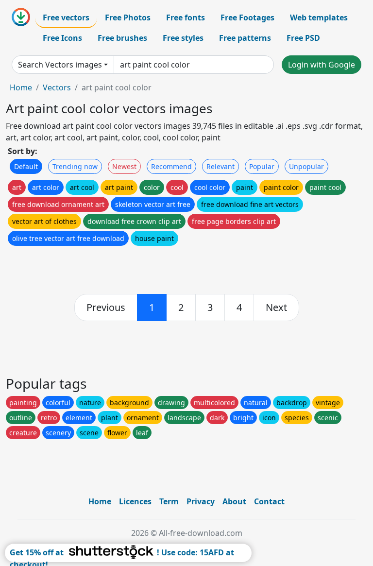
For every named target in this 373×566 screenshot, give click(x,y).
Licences (135, 501)
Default (26, 166)
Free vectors (66, 17)
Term (169, 501)
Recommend (171, 166)
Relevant (220, 166)
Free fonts (185, 17)
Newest (124, 166)
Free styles (183, 38)
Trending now (75, 166)
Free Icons (62, 38)
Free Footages (247, 17)
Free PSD (303, 38)
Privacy (200, 501)
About (234, 501)
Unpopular (306, 166)
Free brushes (122, 38)
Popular (261, 166)
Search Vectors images (60, 64)
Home (21, 87)
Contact (269, 501)
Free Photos (128, 17)
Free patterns (245, 38)
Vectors (57, 87)
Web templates (319, 17)
